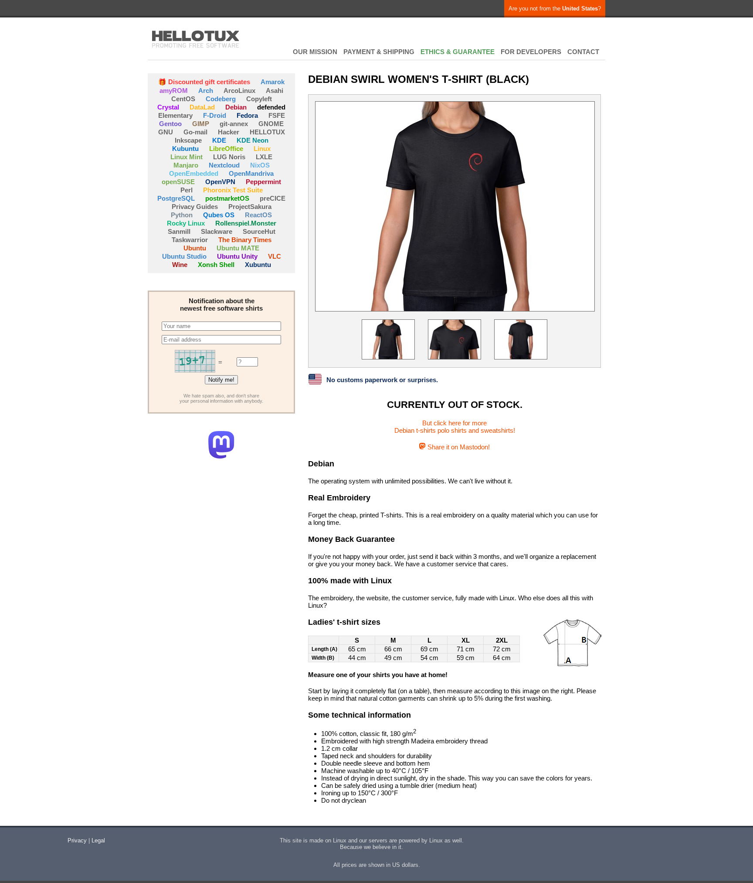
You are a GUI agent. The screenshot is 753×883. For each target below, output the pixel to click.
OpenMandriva (251, 173)
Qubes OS (218, 215)
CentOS (183, 99)
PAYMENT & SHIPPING (378, 51)
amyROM (173, 90)
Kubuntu (185, 148)
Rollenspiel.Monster (245, 223)
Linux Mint (186, 157)
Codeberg (221, 99)
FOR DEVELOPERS (531, 51)
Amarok (273, 82)
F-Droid (214, 115)
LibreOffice (226, 148)
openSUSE (178, 181)
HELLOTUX (195, 39)
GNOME (271, 123)
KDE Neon (252, 140)
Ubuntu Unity (237, 256)
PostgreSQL (176, 198)
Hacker (228, 132)
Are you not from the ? (555, 8)
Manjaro (185, 165)
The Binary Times (244, 239)
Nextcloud (224, 165)
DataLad (202, 107)
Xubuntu (258, 264)
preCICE (272, 198)
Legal (98, 840)
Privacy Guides (195, 206)
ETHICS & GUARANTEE (458, 51)
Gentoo (170, 123)
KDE (219, 140)
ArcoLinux (239, 90)
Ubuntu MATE (238, 248)
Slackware (216, 231)
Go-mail (195, 132)
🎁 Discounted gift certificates (204, 82)
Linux (262, 148)
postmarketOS (227, 198)
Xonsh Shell (216, 264)
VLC (274, 256)
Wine (179, 264)
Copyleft (259, 99)
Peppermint (263, 181)
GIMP (200, 123)
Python (182, 215)
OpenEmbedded (193, 173)
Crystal (168, 107)
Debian (236, 107)
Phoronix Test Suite (233, 190)
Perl (186, 190)
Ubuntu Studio (184, 256)
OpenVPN (220, 181)
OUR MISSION (315, 51)
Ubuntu (194, 248)
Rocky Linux (186, 223)
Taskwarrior (190, 239)
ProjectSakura (249, 206)
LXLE (264, 157)
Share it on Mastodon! (457, 447)
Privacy (77, 840)
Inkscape (188, 140)
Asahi (274, 90)
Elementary (175, 115)
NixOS (260, 165)
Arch (205, 90)
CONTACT (583, 51)
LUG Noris (229, 157)
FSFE (276, 115)
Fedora (247, 115)
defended (271, 107)
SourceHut (259, 231)
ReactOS (258, 215)
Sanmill (179, 231)
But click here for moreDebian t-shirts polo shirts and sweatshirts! (454, 426)
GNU (165, 132)
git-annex (234, 123)
